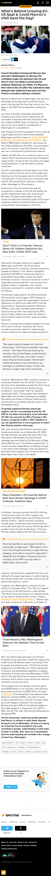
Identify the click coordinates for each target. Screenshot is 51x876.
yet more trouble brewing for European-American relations (24, 138)
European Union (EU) (40, 752)
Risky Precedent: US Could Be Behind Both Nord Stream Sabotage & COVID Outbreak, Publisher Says (25, 498)
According (7, 694)
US (16, 743)
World (6, 241)
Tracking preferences (9, 849)
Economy (32, 822)
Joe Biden (5, 752)
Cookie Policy (6, 845)
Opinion (22, 743)
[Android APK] (8, 855)
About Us (4, 842)
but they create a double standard (18, 599)
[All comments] (3, 872)
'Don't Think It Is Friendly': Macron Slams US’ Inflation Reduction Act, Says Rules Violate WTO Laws (23, 248)
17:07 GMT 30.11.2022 (9, 23)
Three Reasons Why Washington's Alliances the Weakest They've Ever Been (23, 642)
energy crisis (12, 747)
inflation (28, 752)
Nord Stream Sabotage (14, 491)
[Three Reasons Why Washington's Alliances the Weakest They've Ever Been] (25, 621)
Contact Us (33, 842)
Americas (13, 822)
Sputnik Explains (7, 743)
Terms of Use (23, 842)
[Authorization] (38, 2)
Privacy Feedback (30, 845)
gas (44, 743)
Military (42, 822)
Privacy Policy (17, 845)
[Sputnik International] (7, 3)
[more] (47, 256)
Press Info (13, 842)
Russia (21, 752)
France (38, 743)
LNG (3, 747)
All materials (5, 68)
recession (22, 747)
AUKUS (13, 752)
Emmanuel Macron (34, 747)
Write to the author (16, 68)
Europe (30, 743)
